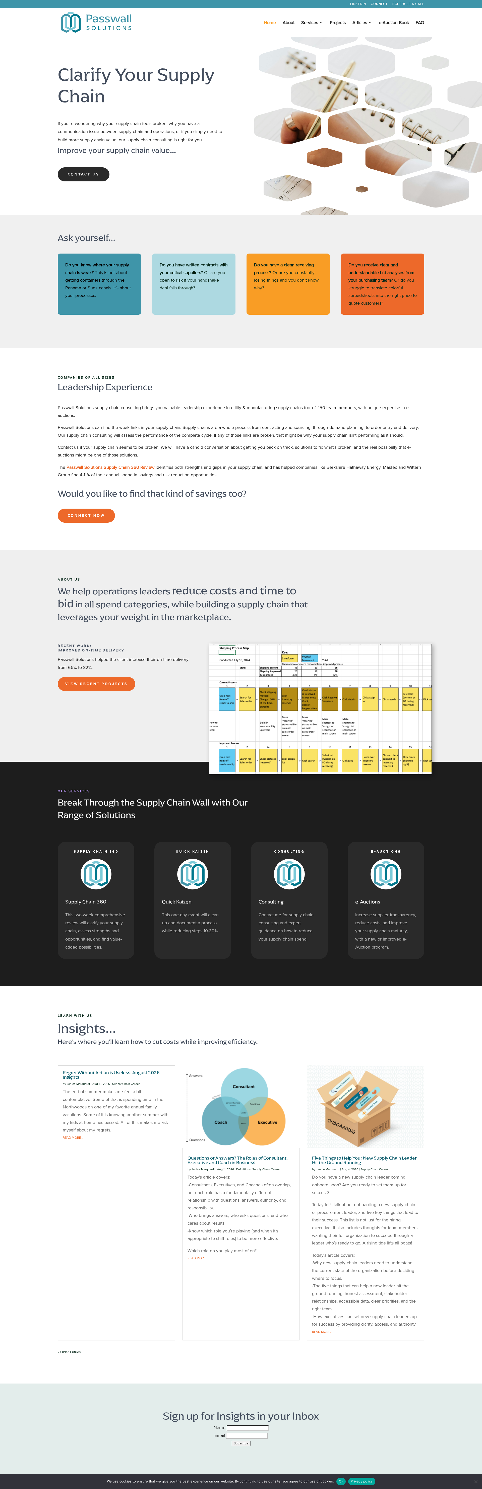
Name (220, 1427)
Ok (341, 1481)
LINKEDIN (358, 4)
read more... (73, 1138)
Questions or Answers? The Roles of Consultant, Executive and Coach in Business (238, 1160)
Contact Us (83, 174)
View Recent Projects (96, 683)
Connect (379, 4)
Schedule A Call (408, 4)
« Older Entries (69, 1352)
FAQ (420, 23)
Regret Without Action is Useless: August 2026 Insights (111, 1074)
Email (220, 1435)
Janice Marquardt (78, 1084)
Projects (338, 23)
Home (270, 23)
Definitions (243, 1169)
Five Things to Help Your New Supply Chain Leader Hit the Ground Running (364, 1160)
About (288, 23)
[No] (475, 1481)
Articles (359, 23)
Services (309, 23)
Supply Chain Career (126, 1084)
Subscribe (241, 1443)
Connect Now (86, 515)
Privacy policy (362, 1481)
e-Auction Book (394, 23)
